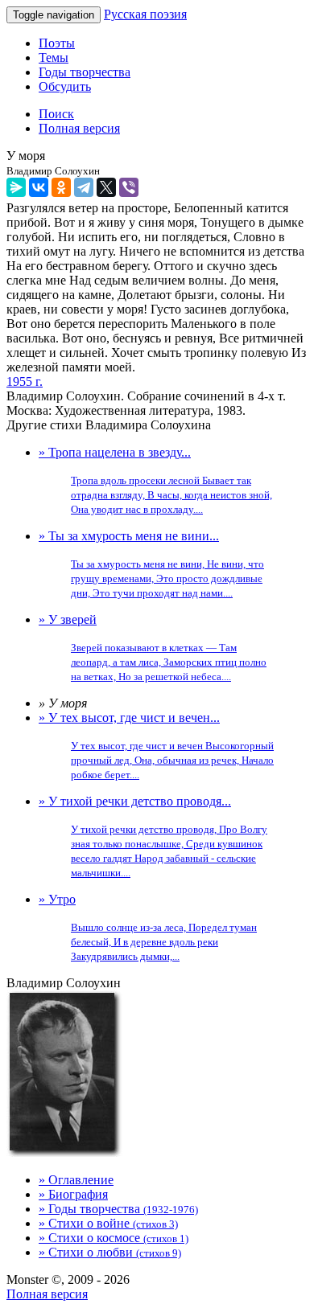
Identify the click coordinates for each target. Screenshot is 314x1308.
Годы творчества (84, 72)
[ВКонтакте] (38, 187)
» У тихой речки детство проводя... (153, 836)
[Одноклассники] (61, 187)
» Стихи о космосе (113, 1237)
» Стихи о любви (110, 1252)
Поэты (57, 43)
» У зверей (152, 648)
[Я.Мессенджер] (16, 187)
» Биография (73, 1194)
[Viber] (128, 187)
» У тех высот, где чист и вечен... (156, 746)
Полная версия (47, 1294)
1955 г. (24, 381)
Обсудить (65, 86)
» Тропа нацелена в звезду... (155, 480)
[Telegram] (83, 187)
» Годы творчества (118, 1209)
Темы (53, 57)
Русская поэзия (145, 14)
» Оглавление (76, 1180)
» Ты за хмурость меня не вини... (151, 564)
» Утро (148, 927)
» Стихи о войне (108, 1223)
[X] (106, 187)
